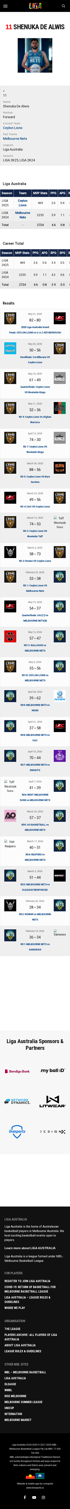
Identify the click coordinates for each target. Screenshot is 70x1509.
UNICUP (9, 1408)
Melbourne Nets (15, 139)
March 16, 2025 (35, 518)
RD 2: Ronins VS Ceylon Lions (35, 561)
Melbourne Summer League (23, 1402)
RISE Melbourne (15, 1396)
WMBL (8, 1390)
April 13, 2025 (35, 433)
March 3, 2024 (35, 871)
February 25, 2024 (35, 901)
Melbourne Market (18, 1420)
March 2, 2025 (35, 547)
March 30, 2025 (35, 463)
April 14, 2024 (35, 751)
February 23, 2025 (35, 572)
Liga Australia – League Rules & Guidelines (27, 1300)
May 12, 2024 (35, 632)
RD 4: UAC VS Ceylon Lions (35, 506)
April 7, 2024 (35, 781)
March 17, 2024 (35, 841)
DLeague (10, 1384)
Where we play (14, 1308)
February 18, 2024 (35, 931)
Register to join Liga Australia (27, 1281)
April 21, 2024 (35, 722)
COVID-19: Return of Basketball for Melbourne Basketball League (30, 1289)
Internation (13, 1414)
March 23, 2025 (35, 493)
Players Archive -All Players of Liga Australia (30, 1337)
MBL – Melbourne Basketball (25, 1372)
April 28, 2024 (35, 692)
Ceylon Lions (12, 128)
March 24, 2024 (35, 811)
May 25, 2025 (35, 344)
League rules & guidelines (22, 1351)
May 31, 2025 (35, 314)
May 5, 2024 (35, 662)
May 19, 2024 (35, 602)
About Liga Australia (20, 1345)
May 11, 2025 (35, 403)
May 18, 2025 (35, 373)
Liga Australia (15, 1378)
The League (12, 1329)
